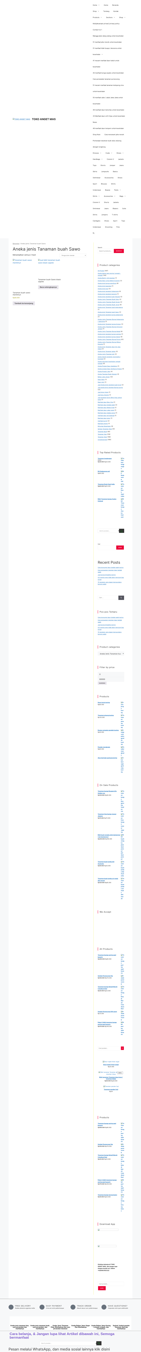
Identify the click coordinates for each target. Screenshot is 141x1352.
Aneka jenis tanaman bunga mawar (109, 337)
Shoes (119, 153)
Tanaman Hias (102, 434)
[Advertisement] (73, 119)
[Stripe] (98, 933)
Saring (102, 683)
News (95, 122)
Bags (121, 196)
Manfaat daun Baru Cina (105, 402)
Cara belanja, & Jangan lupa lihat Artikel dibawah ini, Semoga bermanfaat (62, 1335)
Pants (116, 190)
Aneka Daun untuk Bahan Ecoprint (109, 280)
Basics (115, 171)
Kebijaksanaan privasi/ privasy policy (106, 24)
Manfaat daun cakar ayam (106, 410)
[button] (93, 233)
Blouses (104, 184)
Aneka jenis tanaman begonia (107, 294)
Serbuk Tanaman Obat (105, 429)
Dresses (96, 153)
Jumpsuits (105, 171)
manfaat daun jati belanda (106, 415)
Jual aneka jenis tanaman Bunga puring (110, 387)
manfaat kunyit (102, 421)
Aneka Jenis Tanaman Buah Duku (108, 299)
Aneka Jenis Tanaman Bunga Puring (109, 339)
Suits (124, 208)
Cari (99, 544)
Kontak (115, 11)
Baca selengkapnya (48, 287)
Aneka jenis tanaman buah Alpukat (109, 296)
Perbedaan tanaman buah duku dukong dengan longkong (107, 144)
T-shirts (115, 215)
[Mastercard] (98, 920)
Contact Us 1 (97, 30)
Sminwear (96, 208)
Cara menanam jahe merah (114, 134)
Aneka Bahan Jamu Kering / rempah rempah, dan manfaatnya (101, 1327)
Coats (108, 153)
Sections (109, 17)
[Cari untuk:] (108, 598)
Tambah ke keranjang (23, 303)
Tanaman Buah (102, 431)
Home (95, 5)
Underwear (97, 190)
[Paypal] (98, 925)
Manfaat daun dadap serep (106, 413)
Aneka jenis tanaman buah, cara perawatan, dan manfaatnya (40, 1327)
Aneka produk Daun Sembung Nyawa (110, 369)
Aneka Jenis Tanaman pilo (106, 354)
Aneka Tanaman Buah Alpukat (107, 374)
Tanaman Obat (102, 437)
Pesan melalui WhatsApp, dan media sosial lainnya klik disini (59, 1349)
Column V (110, 159)
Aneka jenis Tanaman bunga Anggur (109, 324)
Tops (94, 165)
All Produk (101, 271)
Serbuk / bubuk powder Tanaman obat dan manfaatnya (121, 1327)
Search (100, 247)
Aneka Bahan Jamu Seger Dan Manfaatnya (80, 1326)
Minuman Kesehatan (104, 426)
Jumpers (104, 215)
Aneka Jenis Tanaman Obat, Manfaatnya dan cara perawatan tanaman (60, 1327)
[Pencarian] (122, 1048)
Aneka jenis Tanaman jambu (107, 351)
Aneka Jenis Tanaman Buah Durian (109, 302)
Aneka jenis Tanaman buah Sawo (108, 312)
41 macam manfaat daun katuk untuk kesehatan (106, 64)
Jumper (112, 165)
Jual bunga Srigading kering (107, 575)
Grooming (108, 227)
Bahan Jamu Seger (104, 377)
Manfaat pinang (103, 423)
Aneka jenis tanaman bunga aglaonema (110, 315)
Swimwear (96, 178)
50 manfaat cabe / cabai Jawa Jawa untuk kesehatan (108, 101)
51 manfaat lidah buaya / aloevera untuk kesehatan (107, 51)
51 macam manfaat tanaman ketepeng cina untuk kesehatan (108, 88)
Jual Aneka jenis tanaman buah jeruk (109, 385)
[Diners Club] (98, 928)
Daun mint (101, 382)
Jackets (121, 159)
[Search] (121, 531)
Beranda (115, 5)
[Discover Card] (98, 931)
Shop (95, 11)
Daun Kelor (101, 379)
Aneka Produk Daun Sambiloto (107, 366)
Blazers (115, 208)
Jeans (121, 165)
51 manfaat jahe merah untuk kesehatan (107, 42)
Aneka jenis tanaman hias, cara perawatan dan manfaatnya (19, 1327)
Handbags (96, 159)
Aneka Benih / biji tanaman (106, 278)
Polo (118, 227)
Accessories (109, 178)
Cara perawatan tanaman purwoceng (106, 79)
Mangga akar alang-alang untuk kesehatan (108, 36)
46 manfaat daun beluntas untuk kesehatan (108, 110)
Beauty (107, 190)
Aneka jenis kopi (103, 288)
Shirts (113, 184)
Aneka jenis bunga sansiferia (107, 283)
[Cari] (121, 598)
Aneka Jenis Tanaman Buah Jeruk (108, 305)
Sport (95, 184)
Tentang (106, 11)
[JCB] (98, 936)
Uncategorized (102, 439)
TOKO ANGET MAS (44, 119)
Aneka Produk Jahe (104, 371)
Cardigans (96, 221)
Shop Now (96, 134)
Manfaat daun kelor (104, 418)
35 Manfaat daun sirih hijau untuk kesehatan (109, 116)
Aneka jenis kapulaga (104, 286)
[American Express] (98, 917)
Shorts (103, 165)
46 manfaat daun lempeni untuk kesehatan (108, 128)
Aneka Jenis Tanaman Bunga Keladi (109, 331)
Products (96, 17)
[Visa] (98, 923)
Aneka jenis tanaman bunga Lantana (109, 334)
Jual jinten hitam (103, 392)
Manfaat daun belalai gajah (106, 405)
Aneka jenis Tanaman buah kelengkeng (110, 307)
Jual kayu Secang (103, 395)
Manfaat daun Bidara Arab (106, 407)
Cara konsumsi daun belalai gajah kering (110, 567)
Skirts (95, 171)
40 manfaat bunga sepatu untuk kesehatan (108, 73)
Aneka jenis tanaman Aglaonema (108, 291)
